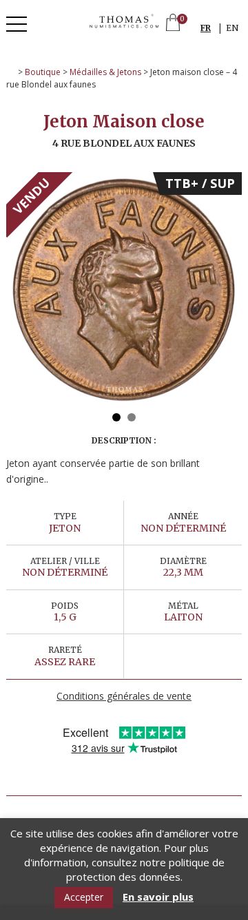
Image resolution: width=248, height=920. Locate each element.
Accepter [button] (83, 896)
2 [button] (131, 417)
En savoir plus (158, 896)
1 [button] (116, 417)
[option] (124, 290)
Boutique (43, 72)
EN (232, 28)
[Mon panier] (173, 24)
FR (205, 28)
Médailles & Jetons (105, 72)
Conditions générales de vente (124, 695)
